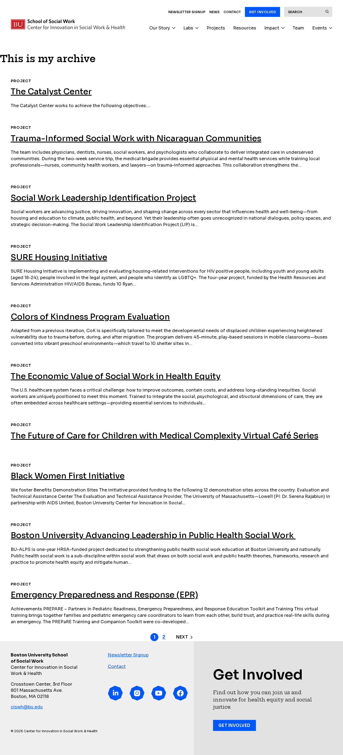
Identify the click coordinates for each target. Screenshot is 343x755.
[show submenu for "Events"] (330, 28)
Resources (244, 28)
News (214, 12)
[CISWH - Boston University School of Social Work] (68, 24)
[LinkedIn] (115, 693)
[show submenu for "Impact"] (283, 28)
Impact (271, 28)
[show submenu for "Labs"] (197, 28)
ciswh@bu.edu (27, 707)
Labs (188, 28)
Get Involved (262, 12)
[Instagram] (136, 693)
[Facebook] (180, 693)
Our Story (159, 28)
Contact (232, 12)
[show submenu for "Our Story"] (173, 28)
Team (298, 28)
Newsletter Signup (186, 12)
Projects (216, 28)
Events (319, 28)
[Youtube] (158, 693)
